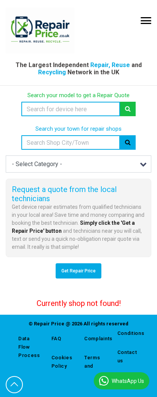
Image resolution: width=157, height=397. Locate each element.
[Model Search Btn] (128, 109)
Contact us (127, 356)
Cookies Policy (61, 362)
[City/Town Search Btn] (128, 142)
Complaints (95, 338)
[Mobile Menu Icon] (146, 20)
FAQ (56, 338)
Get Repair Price (78, 271)
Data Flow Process (29, 347)
